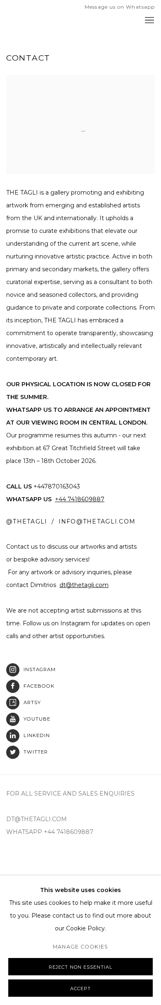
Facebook (39, 686)
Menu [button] (148, 20)
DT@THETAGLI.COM (36, 819)
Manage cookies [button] (80, 947)
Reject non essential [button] (80, 967)
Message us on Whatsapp (120, 7)
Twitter (36, 752)
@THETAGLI (26, 521)
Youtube (37, 719)
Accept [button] (80, 988)
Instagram (40, 669)
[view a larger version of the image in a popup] (80, 81)
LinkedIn (37, 735)
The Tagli (39, 20)
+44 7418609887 (79, 499)
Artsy (32, 702)
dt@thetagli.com (84, 585)
